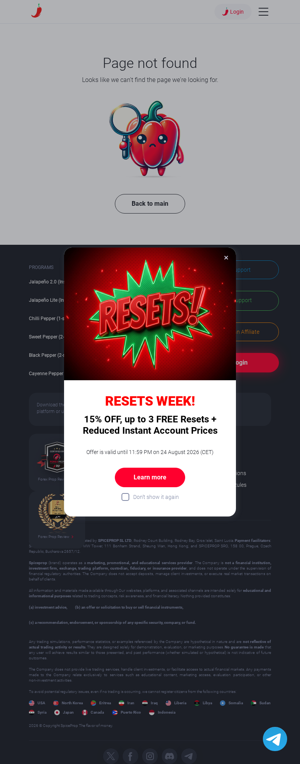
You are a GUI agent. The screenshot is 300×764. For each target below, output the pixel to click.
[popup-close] (226, 257)
